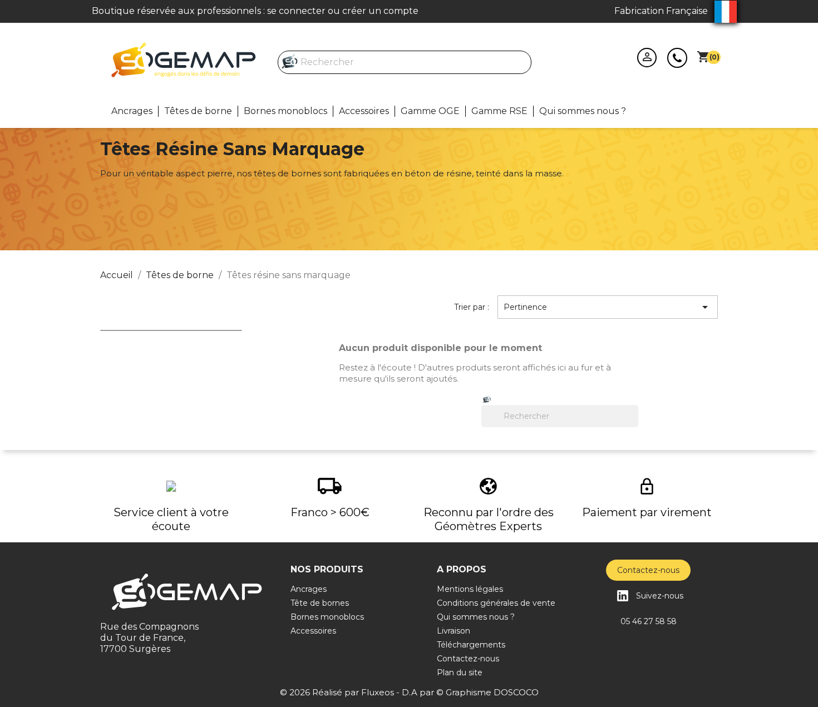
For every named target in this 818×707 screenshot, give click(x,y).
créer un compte (380, 11)
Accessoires (364, 111)
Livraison (453, 631)
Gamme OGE (430, 111)
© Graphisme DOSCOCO (487, 692)
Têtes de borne (198, 111)
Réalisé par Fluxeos (353, 692)
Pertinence (608, 307)
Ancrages (131, 111)
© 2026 (296, 692)
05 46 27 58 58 (648, 621)
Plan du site (459, 673)
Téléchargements (471, 645)
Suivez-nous (659, 596)
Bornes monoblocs (285, 111)
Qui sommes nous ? (582, 111)
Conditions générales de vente (496, 603)
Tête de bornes (319, 603)
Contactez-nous (677, 58)
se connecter (296, 11)
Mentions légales (470, 589)
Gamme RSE (499, 111)
